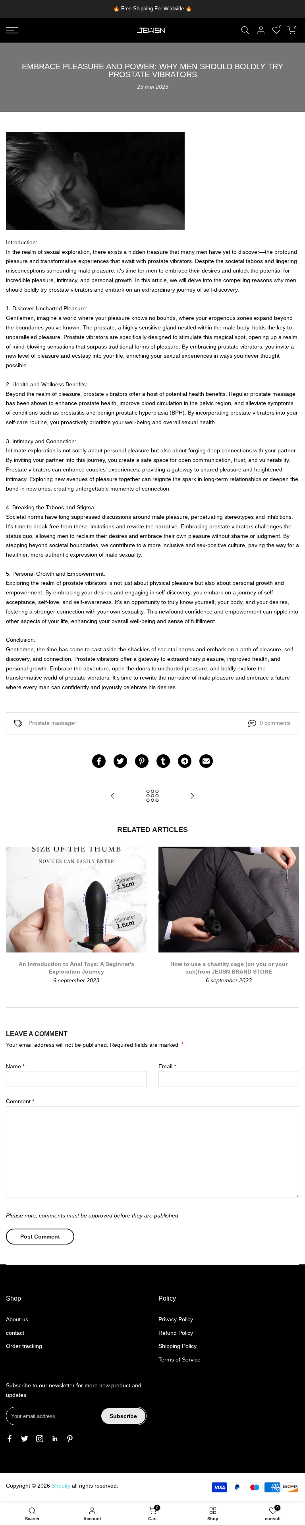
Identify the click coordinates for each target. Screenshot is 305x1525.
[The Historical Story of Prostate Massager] (113, 796)
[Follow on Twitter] (24, 1438)
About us (17, 1319)
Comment (20, 1101)
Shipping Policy (177, 1346)
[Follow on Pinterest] (69, 1438)
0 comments (275, 723)
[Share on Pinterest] (142, 761)
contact (15, 1333)
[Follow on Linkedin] (54, 1438)
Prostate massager (52, 723)
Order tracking (24, 1346)
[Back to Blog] (152, 796)
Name (15, 1066)
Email (167, 1066)
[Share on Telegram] (184, 761)
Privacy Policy (175, 1319)
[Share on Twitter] (120, 761)
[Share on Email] (206, 761)
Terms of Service (179, 1359)
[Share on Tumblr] (163, 761)
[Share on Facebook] (99, 761)
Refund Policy (175, 1333)
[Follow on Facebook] (9, 1438)
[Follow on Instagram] (39, 1438)
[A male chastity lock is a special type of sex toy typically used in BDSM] (192, 796)
